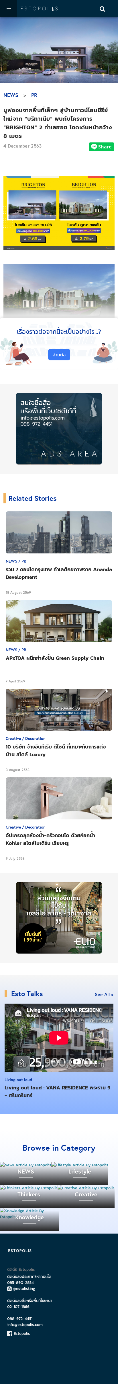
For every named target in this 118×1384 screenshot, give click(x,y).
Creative (86, 1194)
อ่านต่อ (59, 354)
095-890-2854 (20, 1283)
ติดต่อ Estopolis (21, 1269)
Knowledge (29, 1217)
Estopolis (21, 1334)
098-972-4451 (19, 1319)
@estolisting (24, 1289)
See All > (104, 994)
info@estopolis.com (25, 1325)
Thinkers (28, 1194)
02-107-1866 (18, 1307)
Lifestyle (79, 1171)
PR (34, 95)
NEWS (10, 95)
